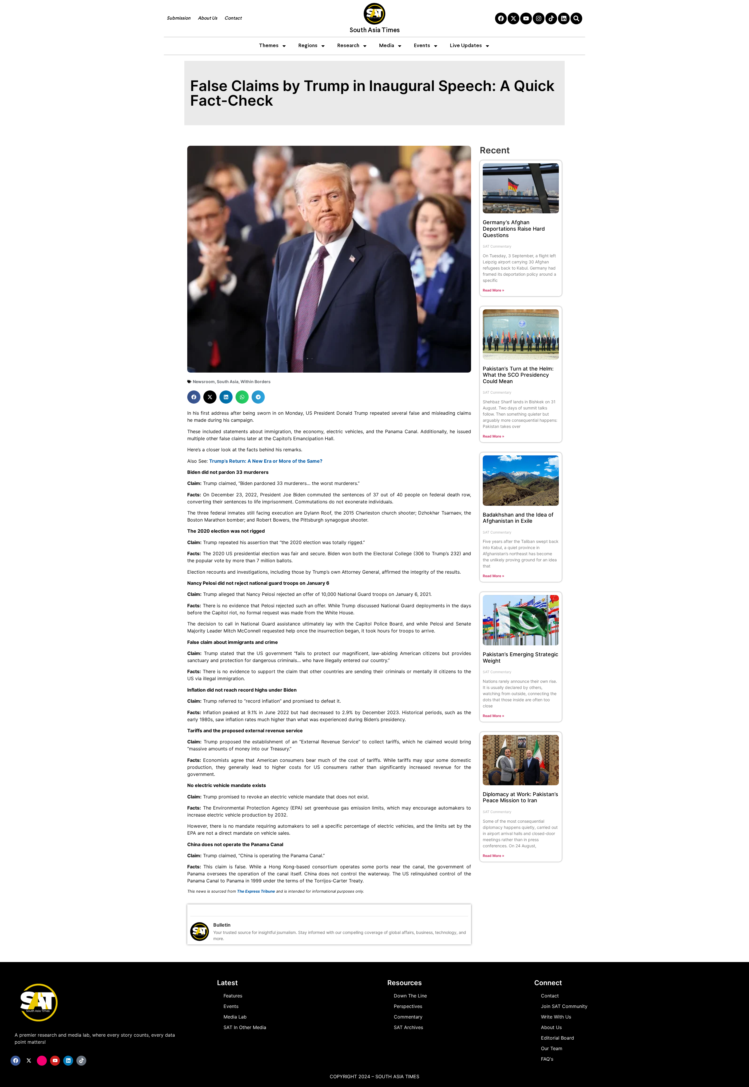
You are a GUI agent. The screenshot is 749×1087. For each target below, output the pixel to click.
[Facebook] (501, 18)
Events (422, 45)
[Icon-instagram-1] (42, 1061)
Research (348, 45)
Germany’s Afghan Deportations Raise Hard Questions (514, 228)
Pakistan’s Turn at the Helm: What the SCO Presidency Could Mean (518, 375)
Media (386, 45)
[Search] (576, 18)
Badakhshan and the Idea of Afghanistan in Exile (518, 518)
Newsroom (204, 381)
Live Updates (466, 45)
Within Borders (255, 381)
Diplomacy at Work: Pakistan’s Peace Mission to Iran (520, 797)
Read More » (493, 290)
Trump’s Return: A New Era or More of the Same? (265, 461)
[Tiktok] (551, 18)
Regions (307, 45)
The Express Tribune (256, 891)
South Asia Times (375, 31)
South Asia (227, 381)
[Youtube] (526, 18)
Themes (269, 45)
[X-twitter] (513, 18)
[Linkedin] (564, 18)
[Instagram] (538, 18)
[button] (193, 397)
